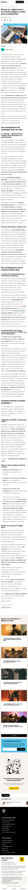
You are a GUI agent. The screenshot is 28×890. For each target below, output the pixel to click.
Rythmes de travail (14, 6)
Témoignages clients (7, 846)
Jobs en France (5, 822)
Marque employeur (6, 842)
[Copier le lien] (2, 20)
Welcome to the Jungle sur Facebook (16, 593)
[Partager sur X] (8, 20)
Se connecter (20, 1)
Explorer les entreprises (7, 820)
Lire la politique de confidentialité (7, 874)
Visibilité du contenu (6, 881)
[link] (9, 49)
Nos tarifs (4, 844)
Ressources (4, 848)
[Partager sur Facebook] (5, 20)
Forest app (6, 508)
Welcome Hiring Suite (7, 840)
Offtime (20, 508)
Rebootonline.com (17, 299)
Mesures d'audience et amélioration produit (10, 882)
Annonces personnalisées (7, 880)
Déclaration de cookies (18, 874)
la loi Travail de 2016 (18, 230)
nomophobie (4, 387)
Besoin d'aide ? (5, 830)
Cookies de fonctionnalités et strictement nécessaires (12, 879)
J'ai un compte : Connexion (8, 832)
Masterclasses (5, 828)
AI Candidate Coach (7, 826)
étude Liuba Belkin (7, 190)
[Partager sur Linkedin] (10, 20)
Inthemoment (14, 508)
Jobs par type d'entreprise (8, 824)
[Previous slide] (2, 803)
